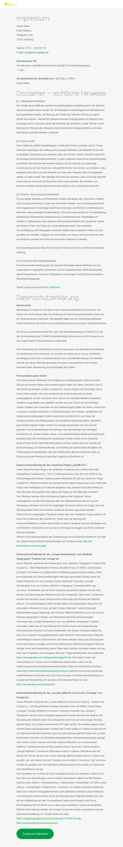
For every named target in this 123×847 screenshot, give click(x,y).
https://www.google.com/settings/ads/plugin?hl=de (43, 657)
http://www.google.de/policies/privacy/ (37, 823)
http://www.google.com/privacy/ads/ (35, 684)
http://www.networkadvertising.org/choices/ (45, 671)
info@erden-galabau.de (36, 52)
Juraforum (54, 287)
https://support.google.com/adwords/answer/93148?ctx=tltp (48, 818)
